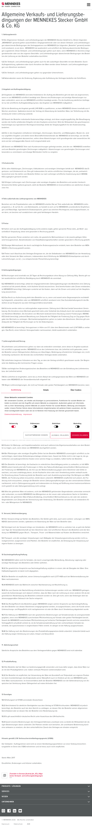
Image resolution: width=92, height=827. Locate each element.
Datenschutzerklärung (13, 414)
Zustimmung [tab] (16, 390)
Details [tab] (46, 390)
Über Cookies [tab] (76, 390)
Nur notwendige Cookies (36, 435)
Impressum (27, 414)
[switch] (35, 427)
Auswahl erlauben (60, 435)
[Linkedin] (14, 810)
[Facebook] (9, 810)
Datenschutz (18, 824)
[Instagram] (3, 810)
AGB (28, 824)
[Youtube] (20, 810)
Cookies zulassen (80, 435)
